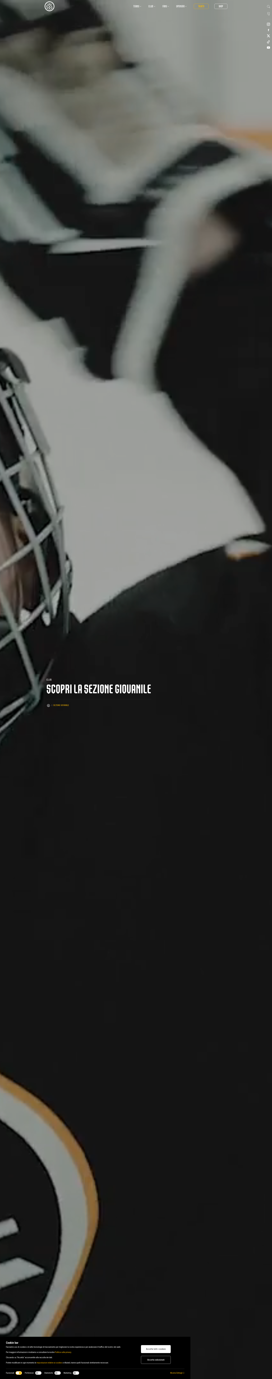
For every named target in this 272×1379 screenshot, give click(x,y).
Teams (136, 6)
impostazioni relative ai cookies (49, 1363)
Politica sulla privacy (63, 1352)
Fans (164, 6)
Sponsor (180, 6)
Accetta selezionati (155, 1359)
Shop (221, 6)
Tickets (201, 6)
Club (150, 6)
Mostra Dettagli (176, 1373)
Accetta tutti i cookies (156, 1349)
